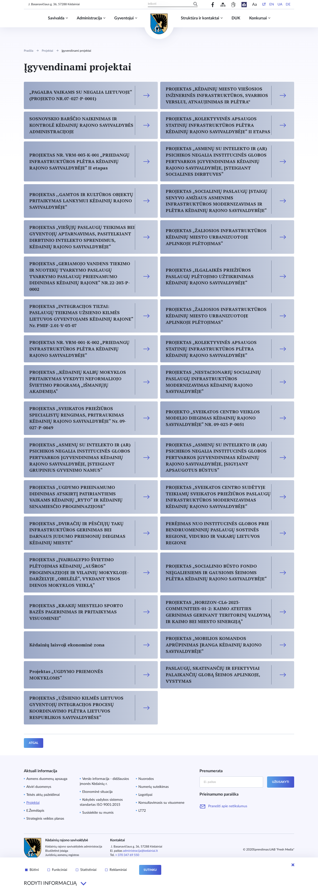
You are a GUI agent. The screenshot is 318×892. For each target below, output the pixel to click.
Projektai (47, 50)
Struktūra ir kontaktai (200, 18)
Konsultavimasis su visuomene (161, 803)
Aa (254, 4)
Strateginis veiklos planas (45, 818)
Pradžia (28, 50)
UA (280, 4)
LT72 (142, 810)
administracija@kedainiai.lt (140, 850)
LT (264, 4)
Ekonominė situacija (97, 792)
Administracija (89, 18)
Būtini (34, 870)
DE (288, 4)
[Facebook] (212, 4)
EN (271, 4)
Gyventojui (124, 18)
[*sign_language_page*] (233, 4)
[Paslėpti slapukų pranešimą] (293, 865)
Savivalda (56, 18)
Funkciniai (59, 870)
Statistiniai (88, 870)
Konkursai (258, 18)
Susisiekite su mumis (98, 812)
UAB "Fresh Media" (281, 849)
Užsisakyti (280, 781)
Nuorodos (146, 779)
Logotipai (145, 795)
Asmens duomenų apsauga (46, 779)
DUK (236, 18)
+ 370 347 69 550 (127, 854)
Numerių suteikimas (153, 787)
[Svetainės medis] (223, 4)
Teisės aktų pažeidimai (43, 795)
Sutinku (150, 869)
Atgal (33, 742)
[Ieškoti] (196, 4)
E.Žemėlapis (35, 810)
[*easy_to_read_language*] (244, 4)
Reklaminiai (118, 870)
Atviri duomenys (38, 787)
